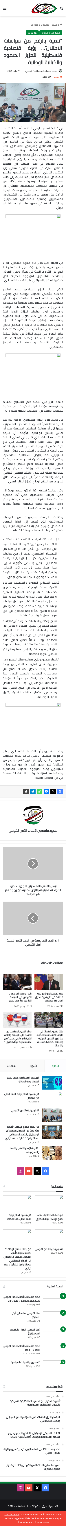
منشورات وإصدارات (40, 24)
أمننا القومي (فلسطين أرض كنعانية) (26, 1315)
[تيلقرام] (33, 791)
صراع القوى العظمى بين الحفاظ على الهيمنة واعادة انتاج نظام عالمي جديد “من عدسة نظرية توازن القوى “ (18, 1036)
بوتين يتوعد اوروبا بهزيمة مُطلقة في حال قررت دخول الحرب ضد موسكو (49, 997)
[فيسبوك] (60, 791)
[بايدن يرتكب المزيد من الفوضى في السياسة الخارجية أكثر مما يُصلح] (17, 982)
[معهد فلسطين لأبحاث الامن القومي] (44, 8)
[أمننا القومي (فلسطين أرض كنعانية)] (53, 1318)
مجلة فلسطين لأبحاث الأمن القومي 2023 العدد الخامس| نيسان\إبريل (21, 1298)
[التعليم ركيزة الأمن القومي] (52, 1115)
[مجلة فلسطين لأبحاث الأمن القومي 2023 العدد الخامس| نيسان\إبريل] (53, 1302)
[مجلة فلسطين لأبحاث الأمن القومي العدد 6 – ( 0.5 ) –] (53, 1351)
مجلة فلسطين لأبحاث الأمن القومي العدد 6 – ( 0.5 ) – (21, 1348)
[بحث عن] (61, 9)
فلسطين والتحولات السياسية (25, 1362)
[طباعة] (26, 791)
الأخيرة (55, 1065)
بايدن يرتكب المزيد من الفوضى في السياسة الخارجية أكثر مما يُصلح (20, 997)
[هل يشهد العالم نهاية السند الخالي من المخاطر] (52, 1099)
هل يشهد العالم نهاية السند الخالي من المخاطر (21, 1096)
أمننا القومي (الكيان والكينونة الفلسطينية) (25, 1331)
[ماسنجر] (46, 791)
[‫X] (53, 791)
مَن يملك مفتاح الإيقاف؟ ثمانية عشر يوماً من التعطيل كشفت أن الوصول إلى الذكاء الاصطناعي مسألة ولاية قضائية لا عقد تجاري (22, 1132)
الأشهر (34, 1065)
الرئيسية (56, 24)
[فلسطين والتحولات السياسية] (53, 1367)
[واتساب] (39, 791)
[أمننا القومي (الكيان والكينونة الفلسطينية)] (53, 1335)
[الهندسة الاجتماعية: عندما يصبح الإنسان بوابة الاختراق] (52, 1083)
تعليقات (11, 1065)
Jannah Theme (12, 1514)
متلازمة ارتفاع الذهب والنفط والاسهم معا (24, 1150)
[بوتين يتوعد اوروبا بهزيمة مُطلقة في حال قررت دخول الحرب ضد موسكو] (48, 982)
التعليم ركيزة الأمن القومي (25, 1110)
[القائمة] (4, 9)
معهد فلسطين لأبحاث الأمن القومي (41, 71)
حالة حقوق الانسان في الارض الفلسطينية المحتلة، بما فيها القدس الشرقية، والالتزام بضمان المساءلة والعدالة (49, 1038)
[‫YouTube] (28, 1171)
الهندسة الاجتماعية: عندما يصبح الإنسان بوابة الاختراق (23, 1079)
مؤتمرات (32, 33)
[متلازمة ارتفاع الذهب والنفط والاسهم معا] (52, 1153)
